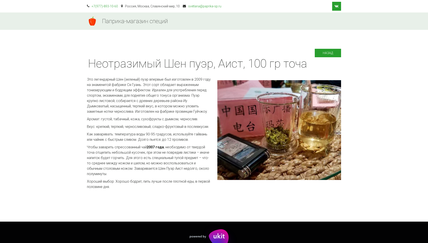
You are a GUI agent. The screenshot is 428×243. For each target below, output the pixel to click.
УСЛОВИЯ (262, 21)
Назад (328, 53)
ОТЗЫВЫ (312, 21)
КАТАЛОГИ (235, 21)
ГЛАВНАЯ (209, 21)
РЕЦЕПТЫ (287, 21)
